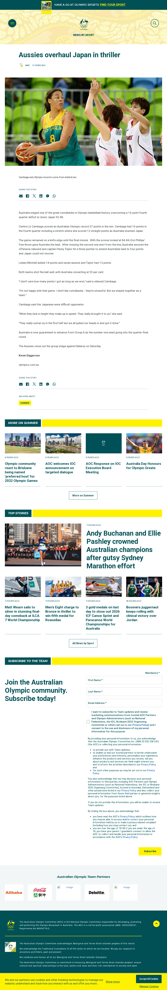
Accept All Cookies (148, 979)
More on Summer (83, 495)
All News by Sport (83, 643)
